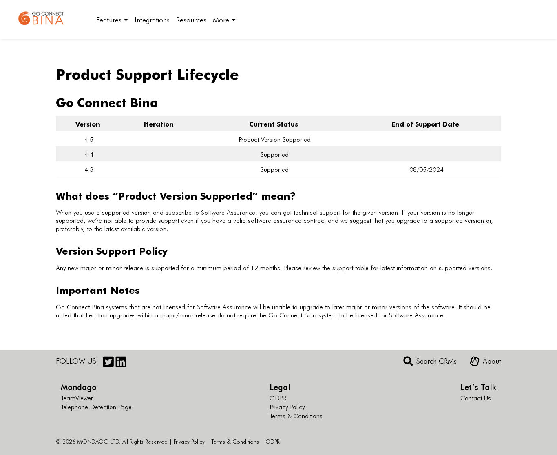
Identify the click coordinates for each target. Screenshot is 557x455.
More (221, 19)
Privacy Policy (287, 406)
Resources (191, 19)
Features (109, 19)
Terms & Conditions (296, 415)
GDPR (278, 397)
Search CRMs (436, 361)
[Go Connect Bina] (47, 19)
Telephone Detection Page (96, 406)
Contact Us (475, 397)
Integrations (152, 19)
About (492, 361)
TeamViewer (77, 397)
